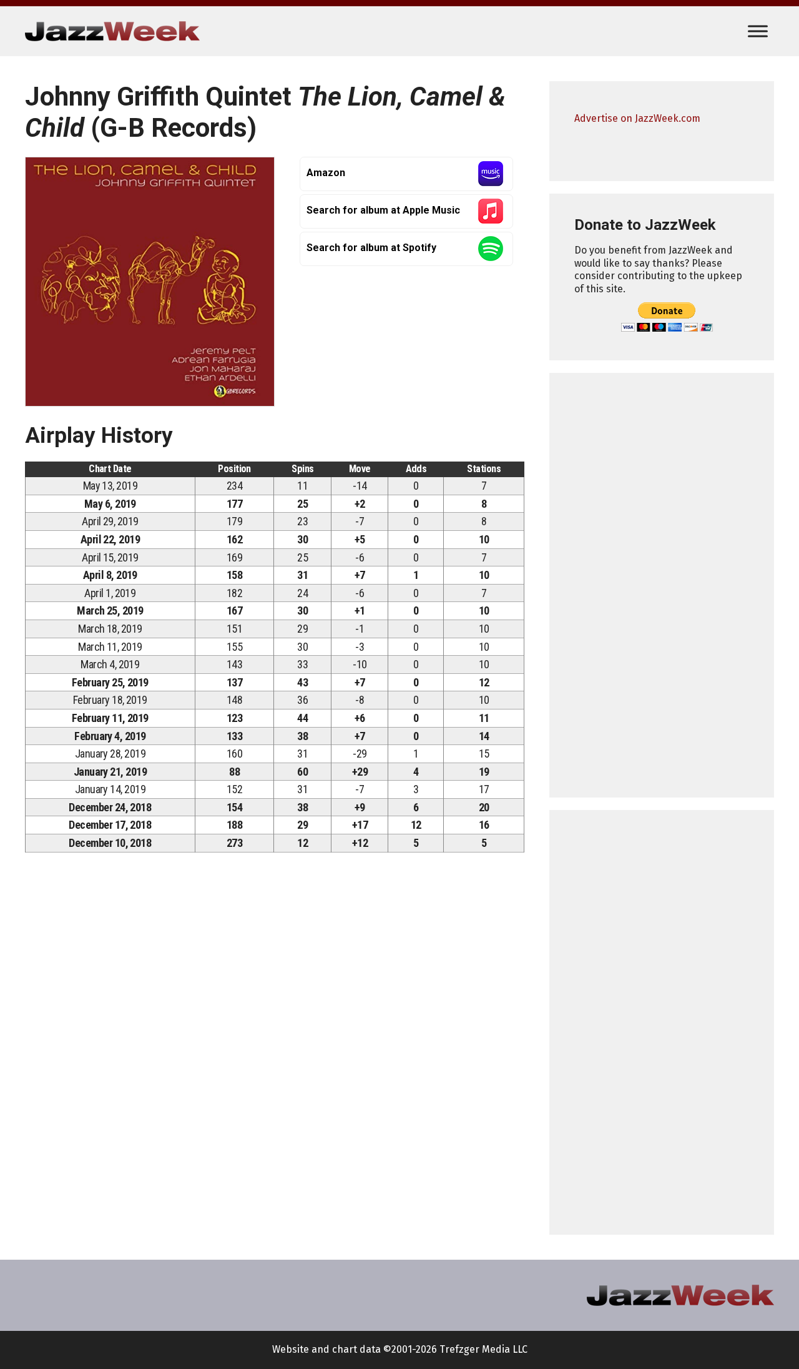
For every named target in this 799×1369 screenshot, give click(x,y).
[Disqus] (274, 1036)
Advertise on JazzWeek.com (637, 118)
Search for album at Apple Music (383, 210)
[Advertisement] (661, 585)
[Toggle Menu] (758, 31)
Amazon (325, 173)
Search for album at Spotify (371, 248)
